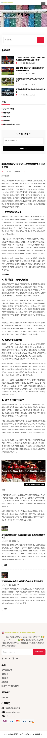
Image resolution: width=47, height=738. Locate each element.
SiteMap (5, 697)
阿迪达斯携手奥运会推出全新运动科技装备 (30, 90)
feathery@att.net (13, 712)
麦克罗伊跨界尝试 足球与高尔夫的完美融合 (30, 80)
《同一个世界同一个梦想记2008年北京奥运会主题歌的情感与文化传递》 (30, 59)
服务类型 (6, 120)
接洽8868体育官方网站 (11, 124)
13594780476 (11, 716)
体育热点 (6, 113)
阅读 (5, 565)
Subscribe (23, 148)
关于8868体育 (8, 109)
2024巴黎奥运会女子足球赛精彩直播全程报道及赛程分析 (30, 69)
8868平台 (38, 734)
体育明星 (6, 116)
